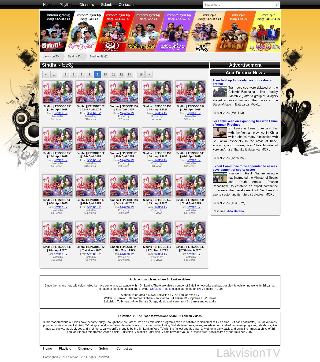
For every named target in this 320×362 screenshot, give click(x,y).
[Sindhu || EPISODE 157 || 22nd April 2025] (90, 101)
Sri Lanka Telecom (162, 288)
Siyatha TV (74, 56)
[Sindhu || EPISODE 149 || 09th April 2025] (190, 148)
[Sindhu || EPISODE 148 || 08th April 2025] (57, 195)
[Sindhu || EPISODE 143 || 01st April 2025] (57, 242)
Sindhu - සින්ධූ (99, 56)
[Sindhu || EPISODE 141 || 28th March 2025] (124, 242)
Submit (106, 5)
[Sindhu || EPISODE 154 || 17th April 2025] (190, 101)
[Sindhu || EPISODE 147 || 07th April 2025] (90, 195)
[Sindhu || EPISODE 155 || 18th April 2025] (157, 101)
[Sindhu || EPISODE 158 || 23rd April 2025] (57, 101)
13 (129, 74)
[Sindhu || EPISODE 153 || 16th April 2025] (57, 148)
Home (47, 5)
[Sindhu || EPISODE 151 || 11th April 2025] (124, 148)
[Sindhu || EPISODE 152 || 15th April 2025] (90, 148)
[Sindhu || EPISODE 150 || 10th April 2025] (157, 148)
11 (113, 74)
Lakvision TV (51, 56)
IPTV (200, 288)
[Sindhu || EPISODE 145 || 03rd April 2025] (157, 195)
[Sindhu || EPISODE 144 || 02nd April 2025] (190, 195)
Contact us (127, 5)
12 (121, 74)
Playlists (66, 5)
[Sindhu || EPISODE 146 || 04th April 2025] (124, 195)
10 (105, 74)
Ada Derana (235, 211)
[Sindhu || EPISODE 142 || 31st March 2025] (90, 242)
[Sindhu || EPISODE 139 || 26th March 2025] (190, 242)
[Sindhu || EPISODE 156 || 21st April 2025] (124, 101)
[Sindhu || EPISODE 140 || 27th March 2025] (157, 242)
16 (141, 74)
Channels (86, 5)
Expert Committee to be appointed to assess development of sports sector (245, 167)
